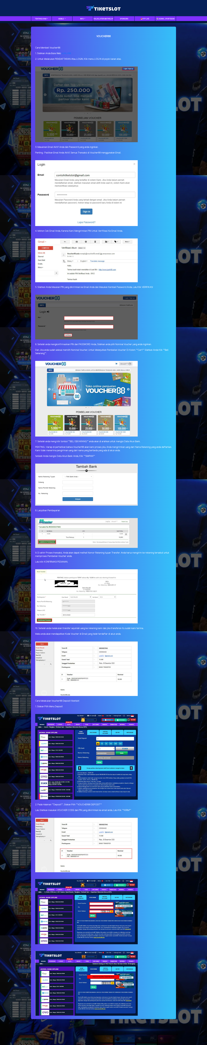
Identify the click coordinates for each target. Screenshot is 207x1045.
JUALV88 (66, 53)
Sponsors (124, 19)
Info (82, 19)
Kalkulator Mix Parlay (103, 19)
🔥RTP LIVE (145, 19)
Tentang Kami (41, 19)
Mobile (61, 19)
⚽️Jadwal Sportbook (165, 19)
